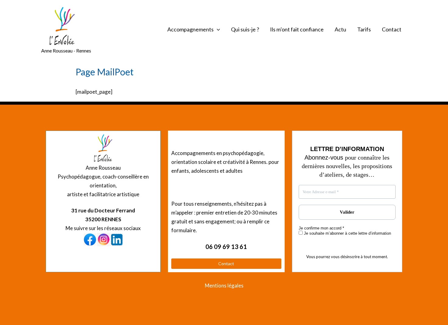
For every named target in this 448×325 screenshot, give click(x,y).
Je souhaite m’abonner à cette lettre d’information (347, 233)
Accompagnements (190, 29)
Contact (391, 29)
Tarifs (364, 29)
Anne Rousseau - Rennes (66, 50)
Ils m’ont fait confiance (297, 29)
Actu (340, 29)
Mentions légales (224, 285)
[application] (217, 29)
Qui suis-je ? (245, 29)
